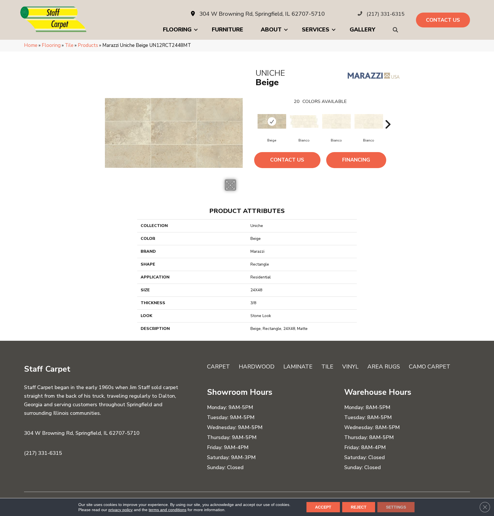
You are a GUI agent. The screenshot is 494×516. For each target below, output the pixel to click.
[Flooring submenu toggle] (195, 29)
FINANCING (356, 159)
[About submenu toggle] (285, 29)
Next (387, 116)
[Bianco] (304, 121)
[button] (396, 30)
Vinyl (350, 366)
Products (88, 45)
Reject (358, 507)
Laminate (297, 366)
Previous (252, 116)
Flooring (177, 29)
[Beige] (272, 121)
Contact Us (287, 159)
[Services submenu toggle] (333, 29)
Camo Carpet (429, 366)
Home (30, 45)
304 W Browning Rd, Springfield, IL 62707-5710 (262, 14)
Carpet (218, 366)
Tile (69, 45)
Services (315, 29)
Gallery (362, 29)
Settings (396, 507)
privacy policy (120, 509)
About (271, 29)
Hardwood (256, 366)
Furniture (227, 29)
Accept (323, 507)
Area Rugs (383, 366)
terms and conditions (167, 509)
